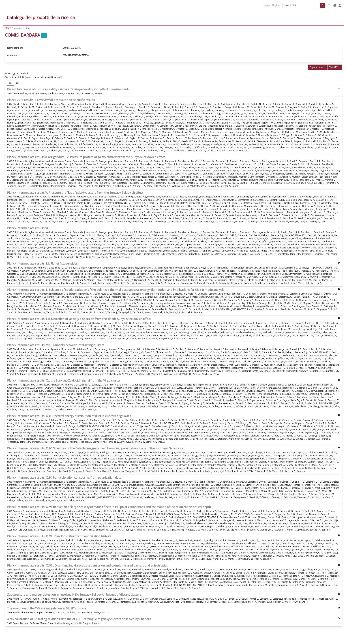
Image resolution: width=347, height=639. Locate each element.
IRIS (7, 28)
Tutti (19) (334, 67)
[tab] (10, 83)
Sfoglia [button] (275, 5)
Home (267, 5)
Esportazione (317, 67)
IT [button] (329, 5)
